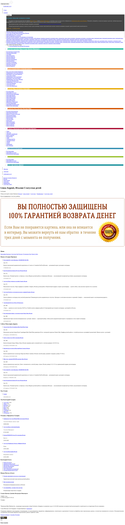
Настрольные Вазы (11, 115)
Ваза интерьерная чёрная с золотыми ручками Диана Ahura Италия (17, 313)
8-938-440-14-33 (7, 6)
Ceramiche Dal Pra (10, 139)
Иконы (5, 409)
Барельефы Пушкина (12, 104)
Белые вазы (9, 120)
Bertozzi (9, 136)
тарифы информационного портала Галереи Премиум (50, 24)
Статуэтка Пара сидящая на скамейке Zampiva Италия (15, 281)
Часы (4, 411)
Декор (4, 403)
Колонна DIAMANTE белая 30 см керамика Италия (14, 435)
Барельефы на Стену (11, 92)
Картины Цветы (10, 60)
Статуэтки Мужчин (12, 80)
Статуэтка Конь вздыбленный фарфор (11, 427)
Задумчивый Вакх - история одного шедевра (12, 487)
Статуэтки (17, 33)
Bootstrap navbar (64, 39)
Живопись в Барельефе (12, 102)
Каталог (21, 254)
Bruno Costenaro (10, 135)
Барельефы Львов (10, 99)
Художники (26, 254)
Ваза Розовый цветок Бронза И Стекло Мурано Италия (15, 270)
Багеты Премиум (10, 66)
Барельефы (14, 34)
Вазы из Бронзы (10, 125)
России (35, 20)
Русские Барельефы (11, 103)
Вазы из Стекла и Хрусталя (13, 114)
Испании (42, 20)
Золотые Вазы (9, 119)
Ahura (7, 131)
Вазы (13, 35)
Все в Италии (9, 145)
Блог (30, 254)
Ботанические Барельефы (12, 94)
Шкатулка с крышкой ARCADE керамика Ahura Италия (15, 359)
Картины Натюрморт (11, 59)
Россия (19, 46)
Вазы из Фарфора (10, 123)
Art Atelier (8, 54)
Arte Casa (8, 132)
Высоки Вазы (9, 118)
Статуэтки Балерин (11, 83)
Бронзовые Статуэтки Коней (13, 78)
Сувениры (6, 410)
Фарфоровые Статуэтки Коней (14, 76)
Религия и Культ (7, 467)
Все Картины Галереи (13, 51)
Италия (20, 193)
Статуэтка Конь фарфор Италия (10, 451)
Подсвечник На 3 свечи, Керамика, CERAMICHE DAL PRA (16, 260)
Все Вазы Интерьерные (12, 111)
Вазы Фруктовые (10, 121)
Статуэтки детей (48, 193)
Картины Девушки (11, 64)
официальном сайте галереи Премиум (79, 20)
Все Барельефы (10, 91)
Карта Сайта (35, 254)
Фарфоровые (40, 193)
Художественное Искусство (10, 470)
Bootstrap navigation (63, 41)
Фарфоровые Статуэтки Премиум (14, 73)
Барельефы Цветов (11, 96)
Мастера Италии (19, 37)
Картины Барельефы (11, 53)
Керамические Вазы (11, 116)
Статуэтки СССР (10, 84)
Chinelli (8, 141)
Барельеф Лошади (10, 100)
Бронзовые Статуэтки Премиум (14, 74)
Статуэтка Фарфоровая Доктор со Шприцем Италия (14, 443)
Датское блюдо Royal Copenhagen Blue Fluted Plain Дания (15, 327)
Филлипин (47, 20)
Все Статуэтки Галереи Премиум (14, 71)
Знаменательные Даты (9, 463)
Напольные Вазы (11, 112)
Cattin (7, 137)
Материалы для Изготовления (10, 465)
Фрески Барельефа (10, 98)
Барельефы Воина (10, 95)
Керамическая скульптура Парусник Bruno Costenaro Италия (16, 348)
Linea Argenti (26, 193)
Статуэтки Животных (11, 86)
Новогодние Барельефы (12, 105)
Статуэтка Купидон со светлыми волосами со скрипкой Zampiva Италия (18, 292)
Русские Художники (11, 62)
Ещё (17, 254)
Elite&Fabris (9, 144)
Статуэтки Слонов (11, 75)
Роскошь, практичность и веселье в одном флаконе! (14, 476)
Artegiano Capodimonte (11, 134)
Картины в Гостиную (11, 63)
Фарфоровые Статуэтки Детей (13, 82)
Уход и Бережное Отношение (10, 469)
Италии (31, 20)
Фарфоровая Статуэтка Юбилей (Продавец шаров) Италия (16, 418)
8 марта (5, 394)
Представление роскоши (8, 482)
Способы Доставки (15, 514)
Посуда (5, 406)
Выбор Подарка (7, 462)
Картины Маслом (10, 57)
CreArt (8, 143)
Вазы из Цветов (10, 124)
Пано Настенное (10, 55)
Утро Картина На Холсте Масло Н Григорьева (13, 302)
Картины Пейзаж (10, 58)
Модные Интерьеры (8, 466)
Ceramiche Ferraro (10, 140)
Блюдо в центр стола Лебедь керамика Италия (13, 337)
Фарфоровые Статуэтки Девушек (14, 79)
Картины (14, 31)
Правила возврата (5, 514)
